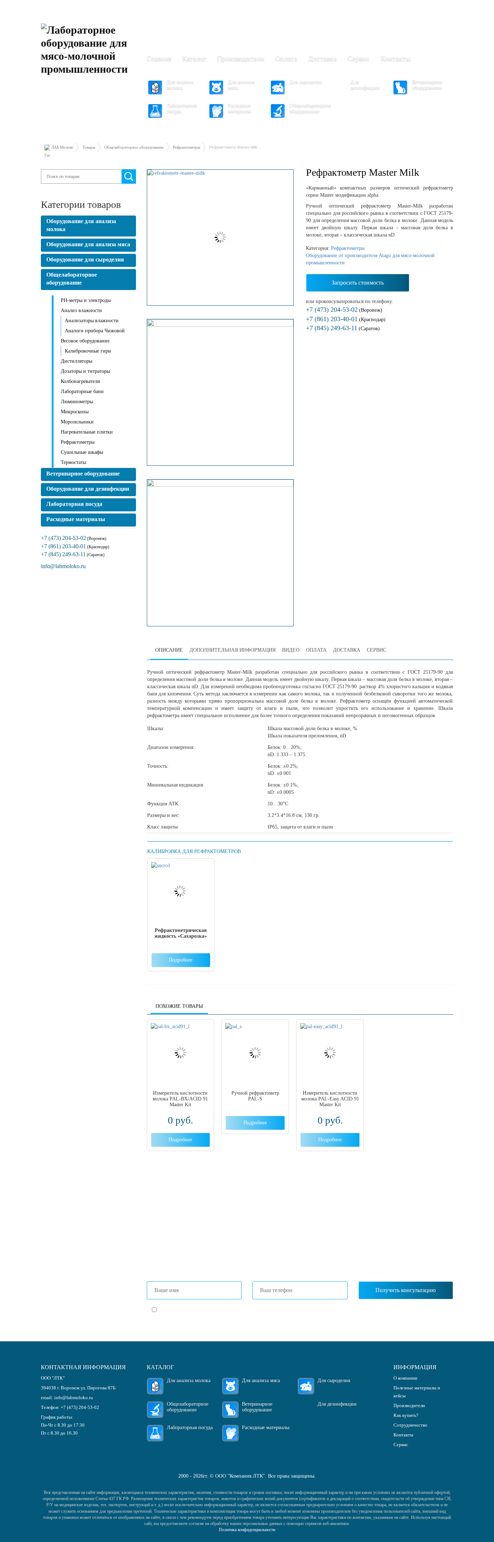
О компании (405, 1378)
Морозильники (77, 422)
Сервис (359, 58)
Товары (88, 147)
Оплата (286, 58)
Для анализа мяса (241, 84)
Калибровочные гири (88, 351)
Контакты (395, 58)
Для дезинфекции (365, 84)
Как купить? (405, 1415)
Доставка (322, 58)
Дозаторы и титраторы (85, 371)
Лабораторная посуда (182, 108)
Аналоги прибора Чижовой (95, 330)
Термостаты (73, 462)
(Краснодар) (346, 319)
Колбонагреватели (80, 381)
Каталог (194, 58)
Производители (240, 58)
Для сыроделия (305, 82)
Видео (290, 650)
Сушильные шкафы (82, 452)
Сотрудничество (410, 1425)
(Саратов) (343, 328)
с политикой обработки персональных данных (243, 1310)
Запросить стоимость (358, 283)
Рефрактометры (186, 147)
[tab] (169, 651)
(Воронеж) (344, 310)
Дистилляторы (76, 361)
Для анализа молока (180, 84)
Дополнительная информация (232, 650)
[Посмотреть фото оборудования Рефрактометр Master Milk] (220, 237)
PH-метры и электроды (86, 300)
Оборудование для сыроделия (85, 259)
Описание (169, 650)
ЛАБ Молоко (62, 147)
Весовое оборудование (85, 341)
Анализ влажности (81, 310)
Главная (159, 58)
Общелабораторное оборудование (310, 108)
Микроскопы (75, 411)
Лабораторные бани (82, 391)
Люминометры (77, 401)
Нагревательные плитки (87, 432)
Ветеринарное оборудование (427, 84)
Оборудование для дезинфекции (87, 489)
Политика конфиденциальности (247, 1529)
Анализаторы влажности (92, 320)
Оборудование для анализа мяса (88, 244)
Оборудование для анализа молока (81, 225)
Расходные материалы (239, 108)
